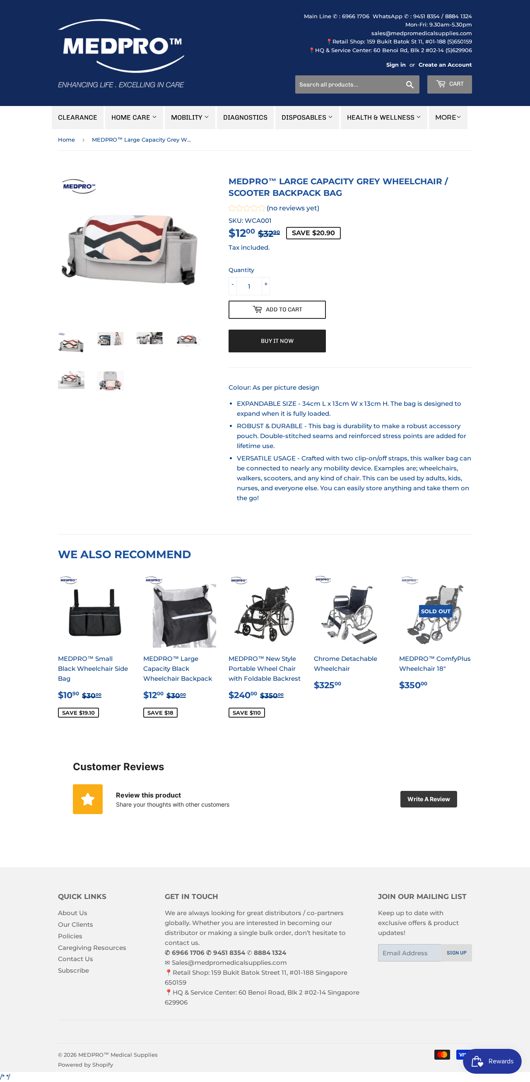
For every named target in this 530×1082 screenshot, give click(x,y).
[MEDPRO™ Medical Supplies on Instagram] (263, 1032)
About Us (72, 913)
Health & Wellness (381, 117)
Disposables (305, 117)
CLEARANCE (77, 117)
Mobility (187, 117)
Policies (70, 936)
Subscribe (73, 970)
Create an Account (445, 65)
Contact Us (75, 959)
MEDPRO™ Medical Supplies (118, 1054)
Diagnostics (245, 117)
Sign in (396, 65)
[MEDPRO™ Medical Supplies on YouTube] (277, 1032)
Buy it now (277, 341)
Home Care (131, 117)
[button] (274, 209)
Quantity (241, 270)
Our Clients (75, 924)
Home (66, 139)
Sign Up (457, 953)
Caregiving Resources (92, 948)
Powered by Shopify (85, 1064)
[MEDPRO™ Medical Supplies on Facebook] (248, 1032)
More (445, 117)
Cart (456, 83)
